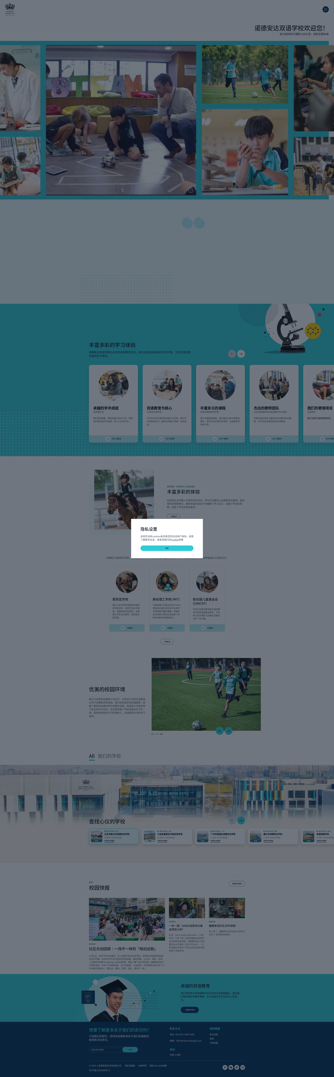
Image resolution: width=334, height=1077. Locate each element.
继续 (167, 548)
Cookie (175, 539)
